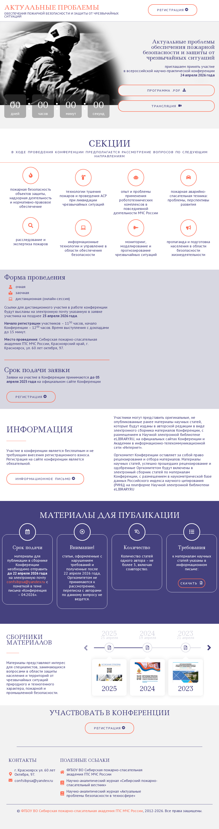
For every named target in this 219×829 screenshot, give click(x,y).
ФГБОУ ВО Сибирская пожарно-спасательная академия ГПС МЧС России (82, 811)
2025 (109, 688)
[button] (209, 647)
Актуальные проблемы (51, 7)
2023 (185, 688)
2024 (147, 688)
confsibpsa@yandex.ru (26, 582)
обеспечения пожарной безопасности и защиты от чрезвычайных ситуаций (61, 15)
